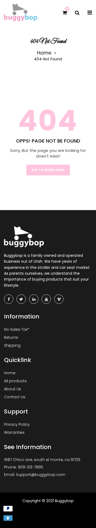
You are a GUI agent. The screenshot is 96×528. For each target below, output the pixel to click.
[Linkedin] (33, 299)
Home (44, 52)
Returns (11, 337)
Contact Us (14, 397)
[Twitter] (21, 299)
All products (15, 381)
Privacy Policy (17, 424)
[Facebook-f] (8, 299)
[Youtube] (46, 299)
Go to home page (48, 170)
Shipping (12, 345)
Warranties (14, 432)
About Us (12, 389)
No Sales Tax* (16, 329)
